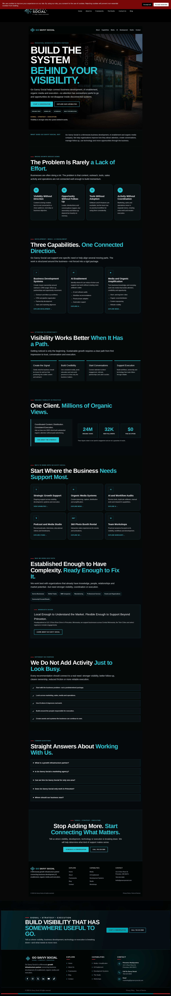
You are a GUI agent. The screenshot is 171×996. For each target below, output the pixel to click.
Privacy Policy (127, 893)
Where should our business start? (49, 797)
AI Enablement (94, 875)
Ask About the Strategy (46, 440)
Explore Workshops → (116, 535)
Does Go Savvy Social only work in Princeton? (54, 789)
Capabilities (105, 30)
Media (112, 30)
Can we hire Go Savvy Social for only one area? (55, 780)
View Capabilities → (41, 506)
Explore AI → (76, 306)
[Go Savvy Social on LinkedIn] (43, 979)
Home (71, 872)
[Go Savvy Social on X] (38, 979)
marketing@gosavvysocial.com (133, 980)
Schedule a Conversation (76, 849)
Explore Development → (43, 309)
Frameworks (73, 878)
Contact (138, 30)
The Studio (97, 975)
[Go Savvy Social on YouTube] (49, 979)
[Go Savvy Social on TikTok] (54, 979)
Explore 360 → (76, 535)
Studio (132, 30)
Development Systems (97, 878)
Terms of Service (136, 893)
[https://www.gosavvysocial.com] (37, 11)
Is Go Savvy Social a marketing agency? (52, 772)
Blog (70, 881)
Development (124, 30)
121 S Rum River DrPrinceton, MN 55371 (122, 873)
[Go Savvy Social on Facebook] (27, 979)
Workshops (93, 884)
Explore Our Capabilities (67, 104)
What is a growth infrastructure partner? (52, 763)
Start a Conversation (41, 104)
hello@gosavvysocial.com (123, 880)
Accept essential (161, 5)
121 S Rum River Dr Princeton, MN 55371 (129, 966)
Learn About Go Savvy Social (48, 632)
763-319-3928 (119, 877)
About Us (71, 967)
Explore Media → (114, 309)
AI (117, 30)
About (98, 30)
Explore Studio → (40, 535)
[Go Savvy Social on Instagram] (32, 979)
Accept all (147, 5)
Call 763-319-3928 (99, 849)
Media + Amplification (100, 963)
